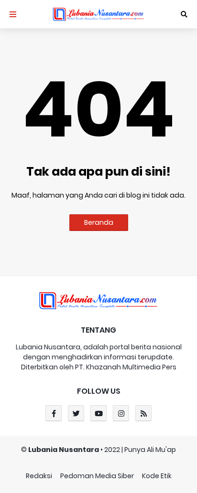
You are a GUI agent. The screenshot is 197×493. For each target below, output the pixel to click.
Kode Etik (157, 476)
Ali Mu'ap (161, 449)
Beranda (98, 222)
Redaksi (39, 476)
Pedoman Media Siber (97, 476)
